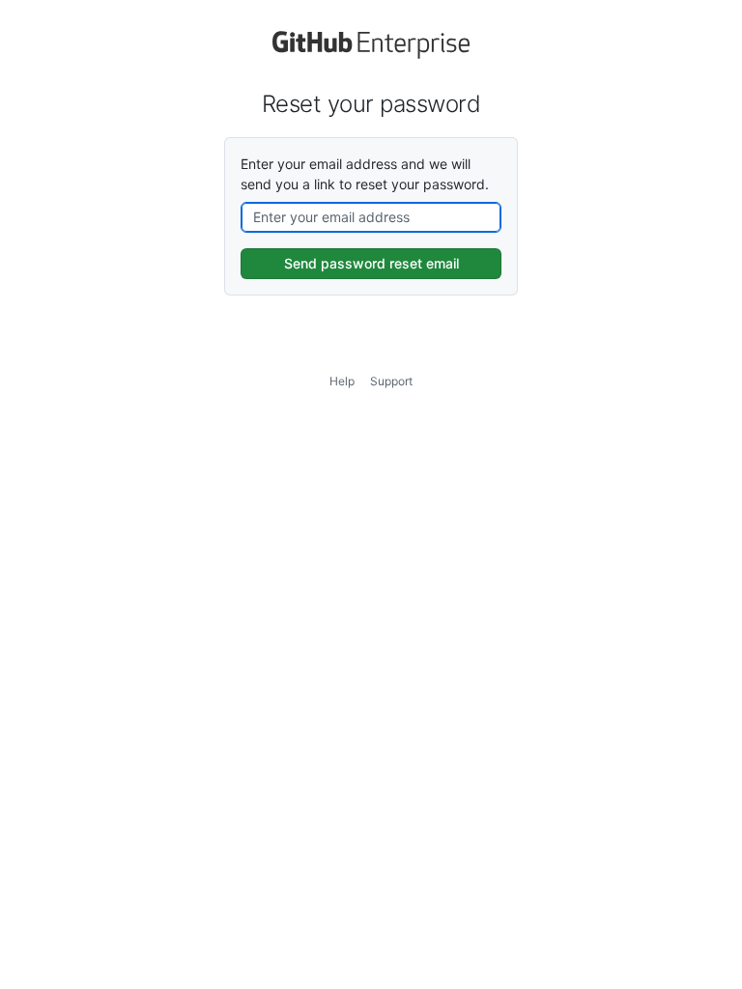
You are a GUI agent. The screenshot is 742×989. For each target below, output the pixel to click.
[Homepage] (371, 53)
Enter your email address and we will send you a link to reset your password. (365, 173)
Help (342, 381)
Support (391, 381)
